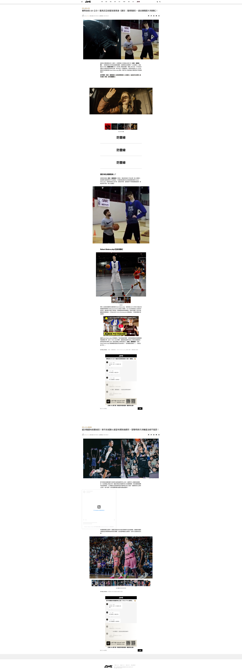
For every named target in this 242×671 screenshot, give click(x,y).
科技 (119, 1)
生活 (133, 1)
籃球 (137, 349)
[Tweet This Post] (151, 16)
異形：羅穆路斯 (132, 349)
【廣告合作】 (127, 665)
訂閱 (140, 408)
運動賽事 (90, 427)
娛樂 (115, 1)
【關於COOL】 (116, 665)
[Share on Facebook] (148, 16)
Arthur (88, 15)
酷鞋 (106, 1)
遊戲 (129, 1)
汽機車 (124, 1)
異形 (127, 349)
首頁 (83, 8)
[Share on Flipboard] (154, 16)
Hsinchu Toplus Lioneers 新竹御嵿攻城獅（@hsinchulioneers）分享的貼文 (99, 526)
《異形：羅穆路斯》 (111, 349)
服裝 (110, 1)
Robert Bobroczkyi (121, 349)
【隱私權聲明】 (133, 665)
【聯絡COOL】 (122, 665)
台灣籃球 (109, 591)
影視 (89, 8)
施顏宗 (118, 591)
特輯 (102, 1)
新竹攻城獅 (114, 591)
